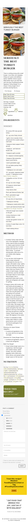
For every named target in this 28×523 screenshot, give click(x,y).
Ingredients (11, 111)
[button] (4, 129)
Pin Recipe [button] (17, 91)
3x (9, 126)
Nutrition (10, 115)
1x (4, 126)
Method (20, 111)
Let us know (7, 394)
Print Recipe (8, 91)
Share (14, 490)
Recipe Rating (6, 411)
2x (6, 126)
